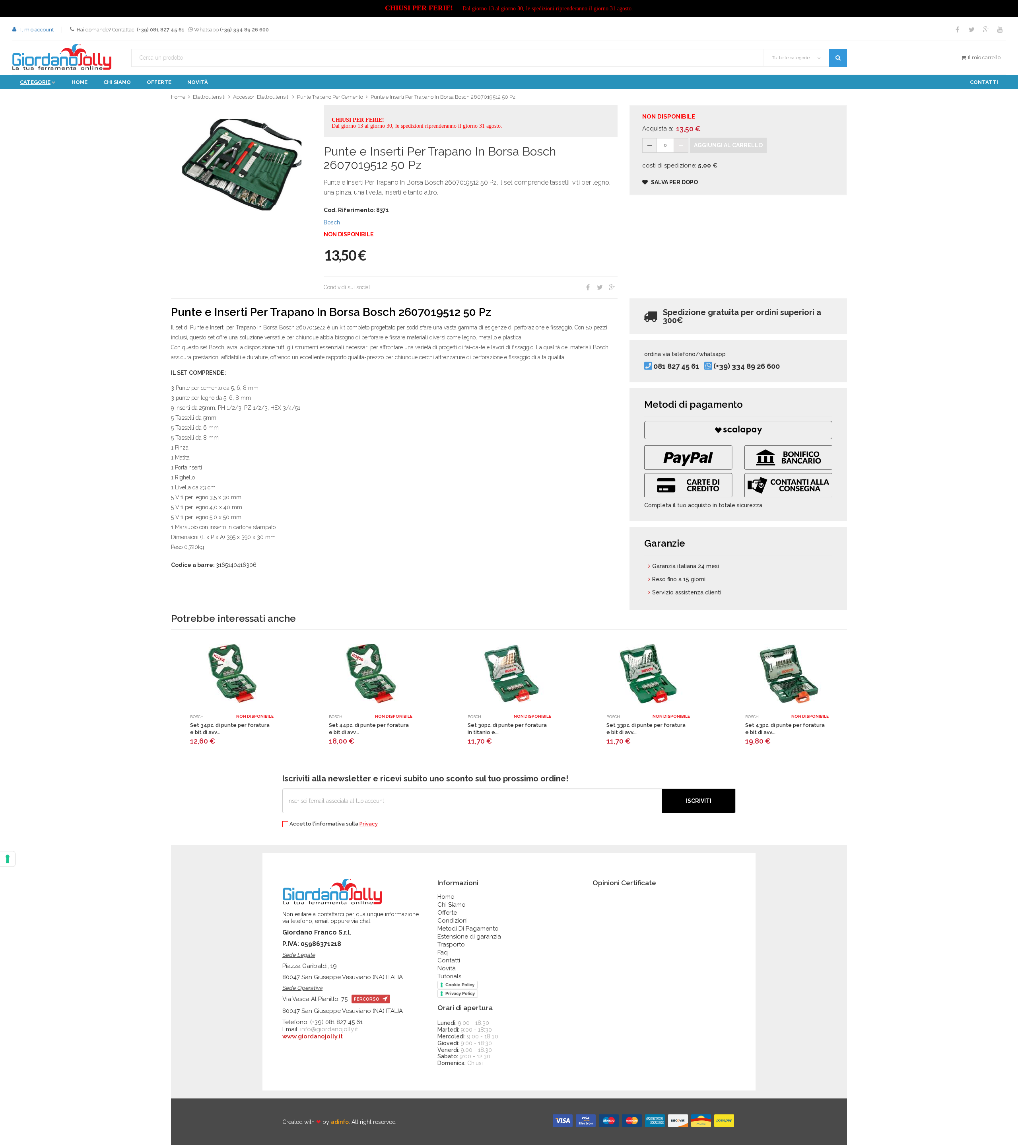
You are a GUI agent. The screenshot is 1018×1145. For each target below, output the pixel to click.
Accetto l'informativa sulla (333, 824)
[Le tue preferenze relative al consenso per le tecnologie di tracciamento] (7, 859)
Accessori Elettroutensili (261, 97)
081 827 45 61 (676, 366)
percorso (367, 999)
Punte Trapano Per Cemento (330, 97)
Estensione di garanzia (469, 936)
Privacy (368, 824)
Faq (442, 952)
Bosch (332, 222)
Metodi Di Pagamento (468, 928)
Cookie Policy (459, 984)
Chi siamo (117, 82)
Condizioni (452, 920)
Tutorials (449, 976)
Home (79, 82)
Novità (197, 82)
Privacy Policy (460, 993)
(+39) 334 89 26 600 (746, 366)
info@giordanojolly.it (329, 1029)
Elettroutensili (209, 97)
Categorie (35, 82)
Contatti (984, 82)
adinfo (340, 1122)
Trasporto (451, 944)
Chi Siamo (451, 904)
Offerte (159, 82)
